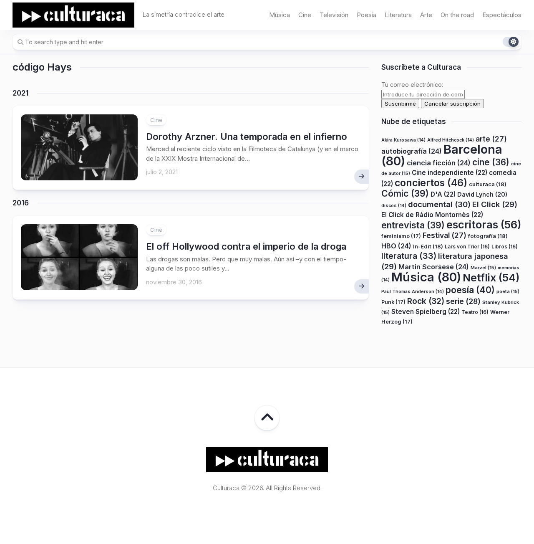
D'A (443, 194)
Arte (426, 15)
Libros (504, 246)
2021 (20, 93)
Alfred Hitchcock (450, 140)
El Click (494, 204)
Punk (393, 302)
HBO (396, 246)
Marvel (483, 268)
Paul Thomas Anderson (412, 291)
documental (439, 204)
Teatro (475, 312)
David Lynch (482, 194)
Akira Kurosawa (403, 140)
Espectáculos (501, 15)
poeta (507, 291)
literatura (408, 256)
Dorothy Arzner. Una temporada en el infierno (246, 136)
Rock (425, 301)
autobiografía (411, 151)
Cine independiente (449, 173)
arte (491, 138)
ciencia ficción (439, 163)
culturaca (487, 184)
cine (490, 162)
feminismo (401, 236)
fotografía (488, 236)
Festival (444, 235)
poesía (470, 289)
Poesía (366, 15)
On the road (457, 15)
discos (393, 205)
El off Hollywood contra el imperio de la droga (246, 246)
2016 (21, 203)
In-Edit (428, 246)
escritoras (483, 224)
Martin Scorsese (433, 267)
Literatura (398, 15)
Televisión (334, 15)
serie (463, 301)
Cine (304, 15)
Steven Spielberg (425, 312)
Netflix (491, 277)
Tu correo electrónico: (412, 84)
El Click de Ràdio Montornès (432, 215)
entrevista (413, 225)
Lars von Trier (467, 246)
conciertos (431, 183)
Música (279, 15)
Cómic (405, 193)
